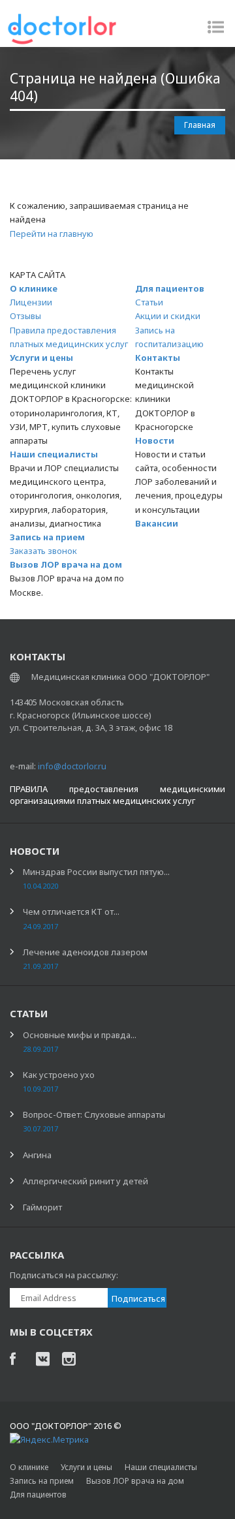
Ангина (37, 1155)
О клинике (33, 288)
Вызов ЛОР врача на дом (66, 564)
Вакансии (156, 523)
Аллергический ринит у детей (85, 1181)
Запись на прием (47, 537)
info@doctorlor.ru (72, 766)
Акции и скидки (167, 316)
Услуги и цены (41, 357)
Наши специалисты (54, 454)
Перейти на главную (51, 233)
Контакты (157, 357)
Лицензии (31, 302)
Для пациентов (169, 288)
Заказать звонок (43, 551)
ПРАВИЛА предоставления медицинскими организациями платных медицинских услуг (117, 794)
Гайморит (42, 1207)
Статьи (149, 302)
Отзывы (25, 316)
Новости (154, 440)
